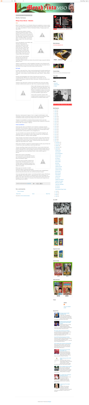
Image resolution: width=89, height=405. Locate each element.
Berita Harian (56, 84)
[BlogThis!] (38, 183)
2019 (55, 121)
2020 (55, 119)
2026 (55, 110)
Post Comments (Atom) (25, 195)
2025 (55, 111)
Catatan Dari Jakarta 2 (59, 179)
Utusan (55, 86)
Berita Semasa (58, 173)
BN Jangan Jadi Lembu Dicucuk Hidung (61, 330)
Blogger (49, 401)
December (57, 142)
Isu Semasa (57, 158)
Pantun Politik (57, 161)
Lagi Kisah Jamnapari (59, 184)
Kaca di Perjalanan (59, 153)
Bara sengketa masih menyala (65, 366)
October (57, 145)
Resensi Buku (58, 171)
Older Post (48, 193)
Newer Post (18, 193)
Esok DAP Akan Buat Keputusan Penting (62, 337)
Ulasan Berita (57, 151)
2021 (55, 118)
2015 (55, 127)
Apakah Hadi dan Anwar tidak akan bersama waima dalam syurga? (65, 322)
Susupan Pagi (58, 150)
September (57, 147)
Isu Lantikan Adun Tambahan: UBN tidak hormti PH (65, 375)
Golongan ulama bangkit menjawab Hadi (64, 314)
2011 (55, 134)
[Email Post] (33, 183)
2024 (55, 113)
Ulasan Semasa (58, 168)
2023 (55, 114)
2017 (55, 124)
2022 (55, 116)
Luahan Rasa (57, 176)
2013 (55, 131)
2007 (55, 140)
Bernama (56, 83)
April (56, 196)
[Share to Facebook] (40, 183)
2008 (55, 139)
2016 (55, 126)
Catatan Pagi (57, 164)
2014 (55, 129)
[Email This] (36, 183)
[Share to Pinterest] (42, 183)
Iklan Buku (57, 163)
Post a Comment (21, 191)
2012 (55, 132)
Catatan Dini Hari (58, 166)
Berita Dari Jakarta (58, 182)
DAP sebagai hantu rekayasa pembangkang (62, 343)
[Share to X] (39, 183)
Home (33, 193)
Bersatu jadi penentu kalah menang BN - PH (65, 350)
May (56, 194)
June (56, 192)
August (56, 148)
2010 (55, 136)
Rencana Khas (58, 155)
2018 (55, 123)
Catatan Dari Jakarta (59, 181)
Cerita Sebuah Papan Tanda (60, 189)
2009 (55, 137)
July (56, 191)
